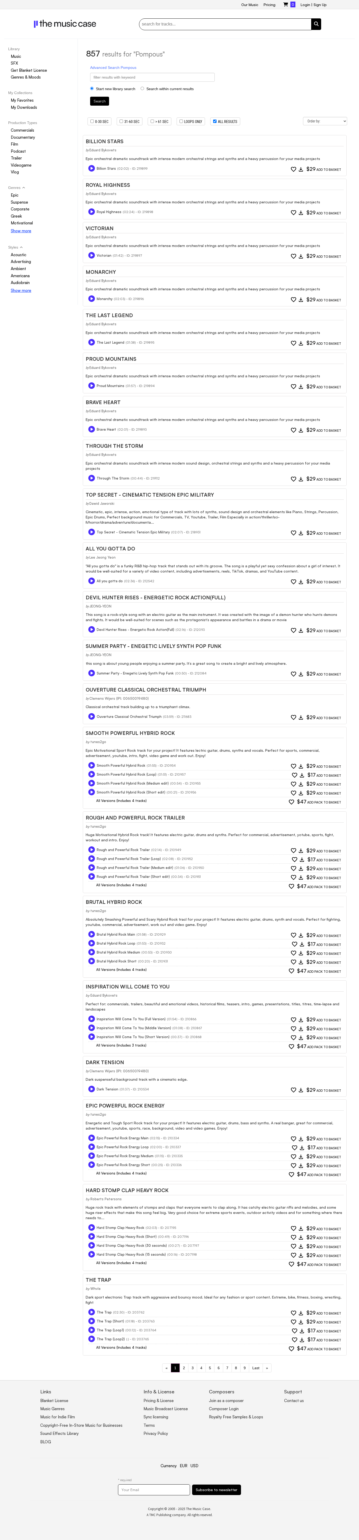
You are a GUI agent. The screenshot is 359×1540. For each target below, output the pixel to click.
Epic (14, 195)
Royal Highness (108, 185)
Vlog (15, 172)
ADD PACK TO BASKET (319, 886)
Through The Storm (114, 446)
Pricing (269, 4)
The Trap (98, 1280)
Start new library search (115, 89)
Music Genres (52, 1408)
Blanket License (54, 1400)
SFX (14, 63)
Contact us (294, 1400)
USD (194, 1466)
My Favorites (22, 100)
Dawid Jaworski (101, 503)
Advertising (21, 261)
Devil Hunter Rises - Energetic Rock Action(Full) (155, 597)
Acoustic (18, 254)
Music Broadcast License (165, 1408)
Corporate (20, 209)
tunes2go (98, 742)
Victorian (100, 228)
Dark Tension (105, 1062)
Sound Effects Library (59, 1433)
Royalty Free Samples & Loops (236, 1416)
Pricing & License (158, 1400)
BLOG (45, 1441)
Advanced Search (105, 67)
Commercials (22, 130)
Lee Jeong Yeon (102, 557)
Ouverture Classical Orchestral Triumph (146, 690)
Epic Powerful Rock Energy (125, 1106)
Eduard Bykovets (102, 150)
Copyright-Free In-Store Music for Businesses (81, 1425)
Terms (149, 1425)
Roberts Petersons (106, 1199)
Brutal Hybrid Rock (114, 902)
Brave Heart (103, 402)
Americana (20, 275)
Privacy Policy (155, 1433)
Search (100, 101)
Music (16, 56)
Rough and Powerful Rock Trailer (135, 818)
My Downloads (24, 107)
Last (255, 1368)
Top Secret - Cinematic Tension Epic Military (150, 495)
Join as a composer (226, 1400)
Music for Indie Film (57, 1416)
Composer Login (224, 1408)
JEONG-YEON (100, 606)
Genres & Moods (26, 77)
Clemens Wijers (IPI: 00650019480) (119, 698)
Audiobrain (20, 282)
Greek (16, 216)
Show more (21, 230)
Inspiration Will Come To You (128, 986)
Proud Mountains (111, 359)
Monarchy (101, 272)
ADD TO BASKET (323, 169)
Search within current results (169, 89)
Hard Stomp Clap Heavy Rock (127, 1190)
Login (305, 4)
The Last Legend (109, 315)
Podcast (18, 151)
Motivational (22, 222)
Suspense (19, 202)
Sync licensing (155, 1416)
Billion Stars (105, 141)
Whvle (95, 1288)
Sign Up (320, 4)
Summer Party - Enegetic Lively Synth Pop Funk (153, 646)
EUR (183, 1466)
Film (14, 144)
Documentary (23, 137)
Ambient (18, 268)
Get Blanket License (29, 70)
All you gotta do (110, 548)
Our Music (249, 4)
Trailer (16, 158)
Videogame (21, 165)
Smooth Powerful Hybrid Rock (130, 733)
